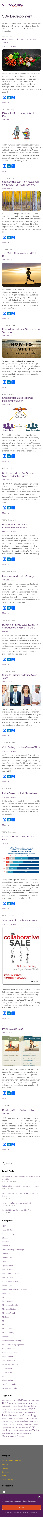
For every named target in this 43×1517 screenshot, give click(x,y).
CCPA (35, 1403)
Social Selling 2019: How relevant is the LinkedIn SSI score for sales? (20, 183)
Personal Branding (16, 1419)
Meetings (5, 1321)
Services (5, 1468)
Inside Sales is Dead (12, 1028)
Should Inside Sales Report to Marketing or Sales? (17, 399)
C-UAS (30, 1403)
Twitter (36, 1430)
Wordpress (7, 1436)
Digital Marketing (8, 1270)
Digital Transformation (10, 1273)
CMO (4, 1406)
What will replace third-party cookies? (16, 1203)
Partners (5, 1337)
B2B (20, 1400)
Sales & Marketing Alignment (13, 1345)
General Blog (7, 1285)
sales (27, 1418)
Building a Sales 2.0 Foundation (18, 1110)
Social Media (7, 1368)
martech (5, 1419)
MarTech (5, 1317)
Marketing (29, 1415)
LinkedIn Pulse (17, 1415)
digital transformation (9, 1409)
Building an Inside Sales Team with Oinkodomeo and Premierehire (20, 626)
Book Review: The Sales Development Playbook (14, 526)
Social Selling (7, 1372)
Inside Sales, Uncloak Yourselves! (19, 793)
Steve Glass (7, 631)
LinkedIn (7, 1415)
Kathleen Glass (9, 46)
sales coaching (7, 1421)
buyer (24, 1403)
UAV (4, 1376)
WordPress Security (9, 1388)
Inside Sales (6, 1293)
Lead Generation (8, 1301)
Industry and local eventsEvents (14, 1289)
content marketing (13, 1406)
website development (24, 1433)
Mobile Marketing (8, 1329)
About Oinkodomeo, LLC (12, 1461)
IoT (3, 1297)
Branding (5, 1242)
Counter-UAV (7, 1258)
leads (32, 1412)
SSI (13, 1431)
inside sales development (18, 1412)
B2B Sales (7, 1403)
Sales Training (7, 1357)
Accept (21, 1507)
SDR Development (9, 1360)
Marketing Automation (10, 1305)
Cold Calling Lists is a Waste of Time (21, 747)
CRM (4, 1262)
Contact (5, 1472)
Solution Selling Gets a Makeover (19, 920)
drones (24, 1409)
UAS (4, 1433)
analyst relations (12, 1400)
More (4, 103)
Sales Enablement (9, 1349)
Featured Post (7, 1277)
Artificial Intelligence (10, 1234)
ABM (4, 1226)
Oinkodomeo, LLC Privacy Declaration (25, 1512)
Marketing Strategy (9, 1309)
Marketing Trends (8, 1313)
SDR (25, 1424)
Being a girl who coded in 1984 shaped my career (21, 1186)
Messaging (6, 1325)
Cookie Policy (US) (9, 1480)
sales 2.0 (34, 1419)
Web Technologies (9, 1384)
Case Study (6, 1246)
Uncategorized (7, 1380)
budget (19, 1403)
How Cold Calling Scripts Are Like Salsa (17, 1210)
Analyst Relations (8, 1230)
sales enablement (23, 1421)
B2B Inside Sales (31, 1400)
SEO (13, 1427)
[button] (40, 1497)
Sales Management (9, 1353)
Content (5, 1254)
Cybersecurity (7, 1266)
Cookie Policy (9, 1512)
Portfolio (5, 1465)
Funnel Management (10, 1281)
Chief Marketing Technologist (13, 1250)
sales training (15, 1424)
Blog (4, 1476)
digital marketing (29, 1406)
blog (14, 1403)
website (13, 1433)
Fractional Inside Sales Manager (19, 576)
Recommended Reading (11, 1341)
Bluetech (5, 1238)
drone (20, 1409)
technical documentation (23, 1431)
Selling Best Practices (10, 1364)
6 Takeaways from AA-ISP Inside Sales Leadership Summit (19, 474)
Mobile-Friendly (8, 1333)
